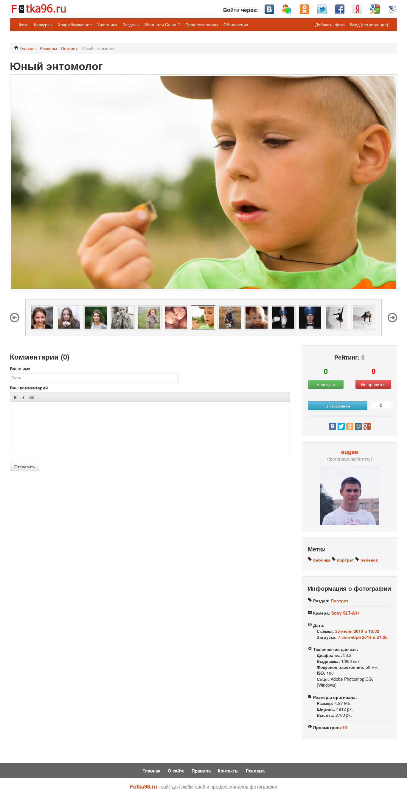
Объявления (235, 24)
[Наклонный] (23, 397)
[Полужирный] (15, 397)
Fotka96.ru (143, 786)
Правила (201, 770)
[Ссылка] (32, 397)
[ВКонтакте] (332, 426)
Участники (107, 24)
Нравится (325, 384)
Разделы (130, 24)
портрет (345, 560)
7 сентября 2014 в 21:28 (363, 637)
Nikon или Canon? (162, 24)
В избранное (337, 406)
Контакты (228, 770)
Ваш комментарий (29, 388)
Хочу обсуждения (75, 24)
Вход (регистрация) (369, 24)
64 (344, 727)
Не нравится (373, 384)
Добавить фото (330, 24)
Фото (24, 24)
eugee (349, 451)
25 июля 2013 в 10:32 (357, 631)
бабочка (321, 560)
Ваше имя (20, 368)
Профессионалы (201, 24)
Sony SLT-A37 (345, 613)
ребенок (368, 560)
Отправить (24, 467)
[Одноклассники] (349, 426)
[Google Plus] (367, 426)
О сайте (176, 770)
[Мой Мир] (358, 426)
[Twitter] (341, 426)
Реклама (255, 770)
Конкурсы (43, 24)
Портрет (69, 48)
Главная (27, 48)
